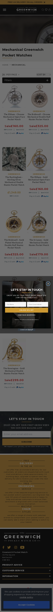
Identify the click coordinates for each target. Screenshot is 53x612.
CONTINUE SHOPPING (26, 315)
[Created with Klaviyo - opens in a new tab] (26, 329)
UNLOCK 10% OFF (26, 310)
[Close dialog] (48, 284)
